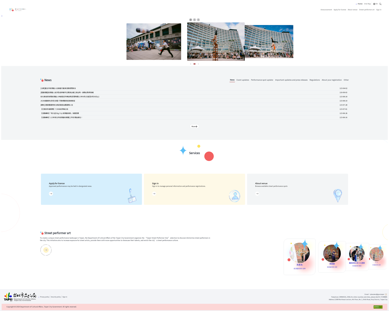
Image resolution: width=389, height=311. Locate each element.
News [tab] (232, 79)
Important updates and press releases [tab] (291, 79)
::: (356, 3)
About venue (352, 9)
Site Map (367, 3)
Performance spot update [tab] (262, 79)
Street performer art (367, 9)
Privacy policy (44, 297)
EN (377, 3)
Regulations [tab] (315, 79)
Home (360, 3)
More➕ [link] (194, 126)
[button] (190, 19)
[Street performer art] (46, 250)
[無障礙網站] (378, 307)
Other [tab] (346, 79)
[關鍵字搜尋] (380, 4)
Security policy (56, 297)
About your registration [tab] (332, 79)
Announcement (326, 9)
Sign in (378, 9)
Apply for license (340, 9)
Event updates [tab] (243, 79)
